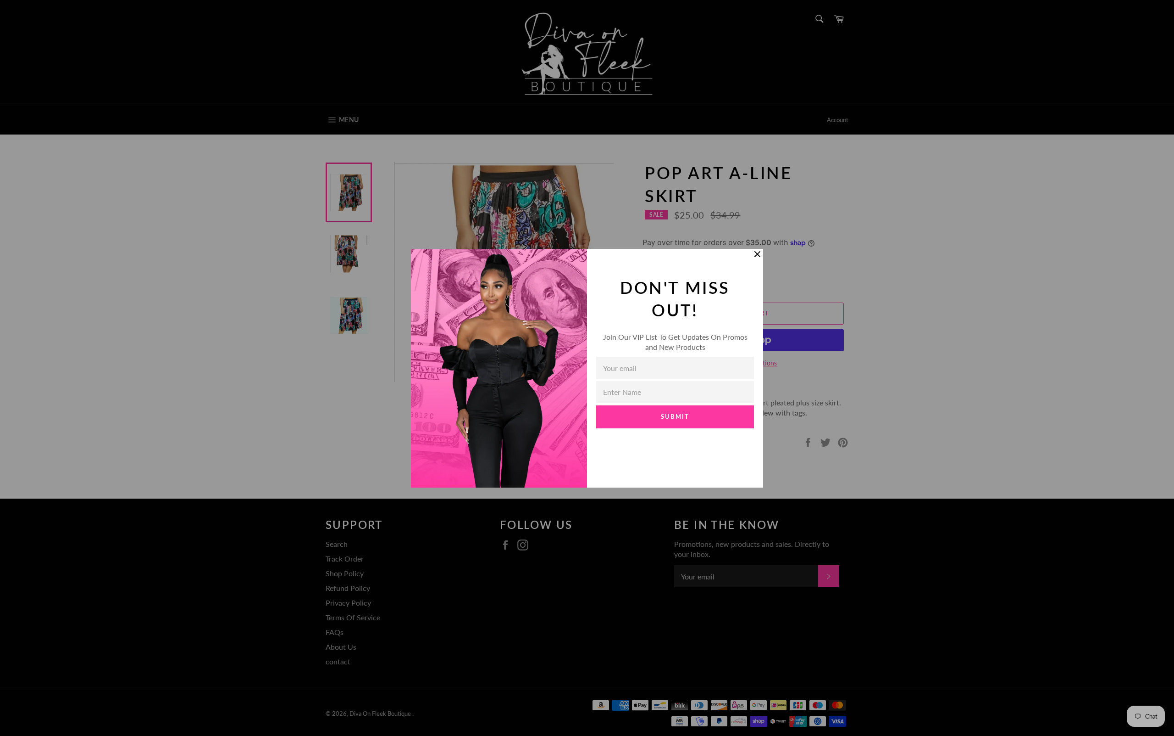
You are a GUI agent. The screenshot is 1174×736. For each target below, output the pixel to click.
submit (675, 416)
